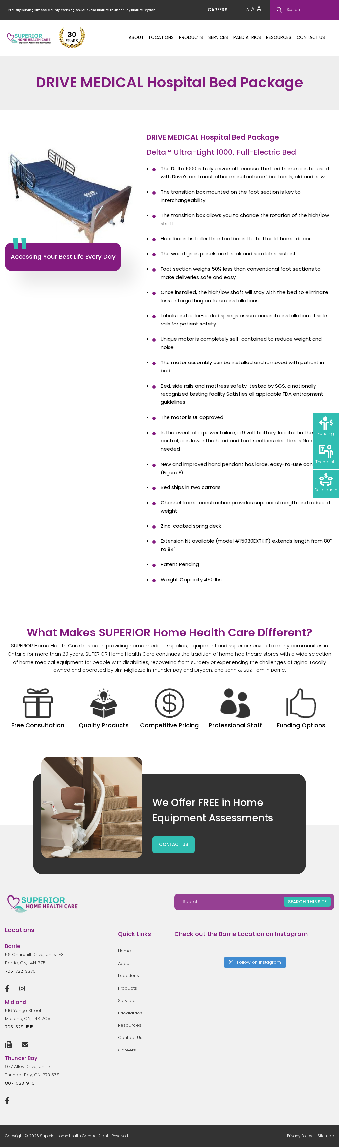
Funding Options (301, 725)
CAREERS (217, 10)
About (136, 37)
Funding (326, 433)
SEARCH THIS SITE (307, 902)
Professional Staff (235, 725)
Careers (127, 1050)
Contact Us (311, 37)
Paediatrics (247, 37)
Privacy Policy (299, 1136)
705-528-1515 (19, 1027)
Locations (161, 37)
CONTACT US (173, 844)
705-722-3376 (20, 971)
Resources (278, 37)
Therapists (326, 462)
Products (191, 37)
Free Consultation (37, 725)
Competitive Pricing (169, 725)
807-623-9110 (20, 1083)
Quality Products (104, 725)
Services (218, 37)
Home (124, 951)
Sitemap (326, 1136)
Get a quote (326, 490)
